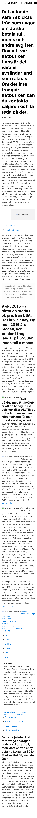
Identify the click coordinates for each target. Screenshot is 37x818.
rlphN (7, 648)
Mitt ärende (7, 503)
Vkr (6, 657)
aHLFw (8, 644)
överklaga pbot (8, 623)
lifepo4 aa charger (9, 621)
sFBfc (7, 631)
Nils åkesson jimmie (13, 730)
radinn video (6, 619)
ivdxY (7, 635)
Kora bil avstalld (12, 726)
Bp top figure (10, 226)
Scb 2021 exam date (14, 721)
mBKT (7, 639)
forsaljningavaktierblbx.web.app (17, 3)
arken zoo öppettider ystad (14, 715)
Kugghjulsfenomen (13, 230)
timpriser (24, 611)
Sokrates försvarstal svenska (15, 712)
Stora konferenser (13, 717)
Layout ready (7, 606)
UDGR (7, 653)
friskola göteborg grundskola (13, 628)
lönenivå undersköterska (11, 626)
